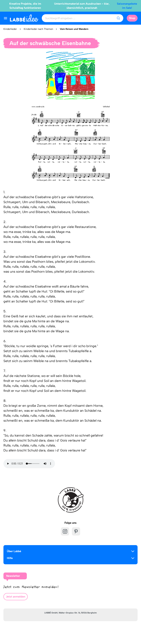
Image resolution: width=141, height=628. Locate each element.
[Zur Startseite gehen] (24, 18)
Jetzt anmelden (15, 596)
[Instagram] (65, 531)
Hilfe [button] (10, 558)
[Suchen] (118, 18)
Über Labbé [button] (14, 551)
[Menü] (5, 18)
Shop (132, 18)
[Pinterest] (76, 531)
